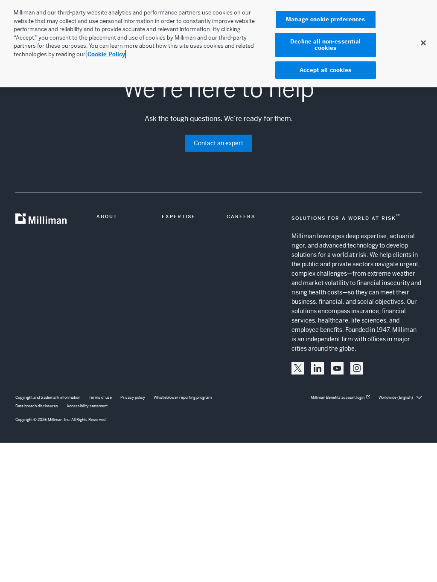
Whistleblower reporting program (183, 397)
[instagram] (356, 368)
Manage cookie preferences (325, 19)
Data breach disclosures (36, 406)
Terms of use (100, 397)
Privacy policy (132, 397)
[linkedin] (317, 368)
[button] (297, 368)
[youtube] (337, 368)
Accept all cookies (325, 70)
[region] (218, 43)
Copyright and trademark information (47, 397)
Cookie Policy (106, 54)
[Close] (423, 42)
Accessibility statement (87, 406)
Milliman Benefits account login (337, 397)
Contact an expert (218, 143)
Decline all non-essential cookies (325, 45)
